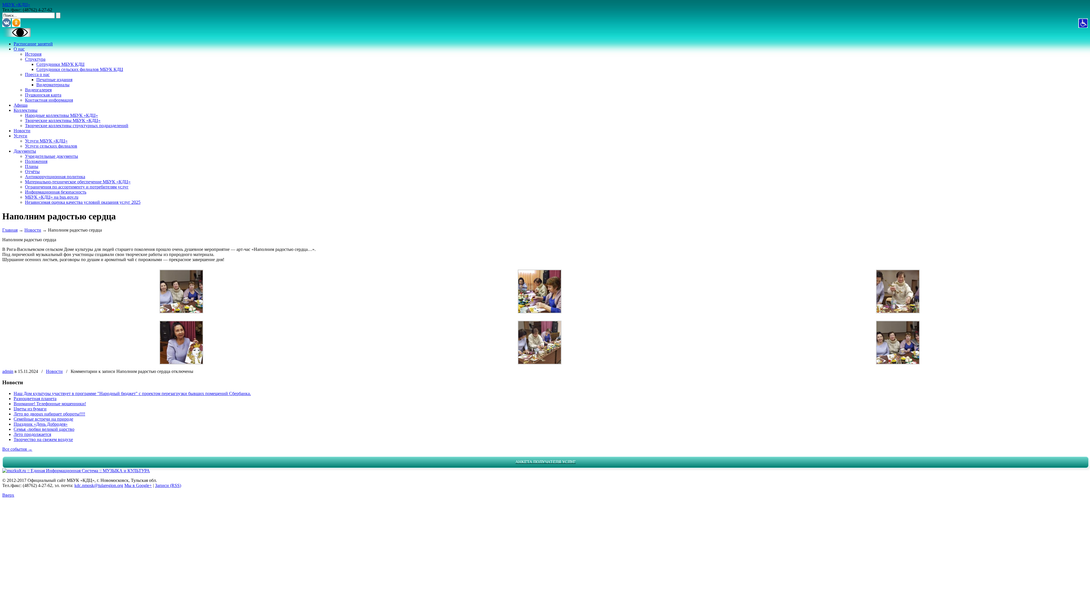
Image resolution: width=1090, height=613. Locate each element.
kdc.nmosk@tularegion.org (98, 485)
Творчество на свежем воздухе (43, 439)
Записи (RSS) (168, 485)
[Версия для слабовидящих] (16, 35)
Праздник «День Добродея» (41, 424)
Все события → (17, 449)
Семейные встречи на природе (43, 419)
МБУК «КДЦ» (16, 4)
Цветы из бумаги (30, 408)
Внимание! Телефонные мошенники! (50, 403)
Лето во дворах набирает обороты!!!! (49, 414)
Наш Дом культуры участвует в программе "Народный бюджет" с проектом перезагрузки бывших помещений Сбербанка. (132, 393)
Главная (10, 230)
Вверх (8, 495)
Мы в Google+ (138, 485)
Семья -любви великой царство (44, 429)
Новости (32, 230)
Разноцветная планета (35, 398)
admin (7, 371)
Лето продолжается (32, 434)
